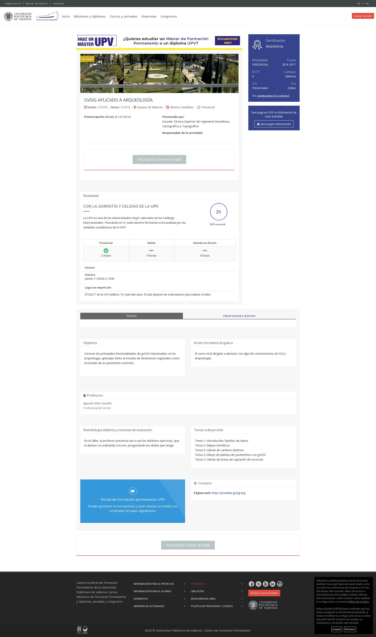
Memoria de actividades (149, 606)
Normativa (141, 598)
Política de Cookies (358, 601)
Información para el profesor (154, 584)
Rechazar (350, 629)
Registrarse (13, 3)
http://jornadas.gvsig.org (228, 493)
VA (367, 3)
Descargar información (275, 124)
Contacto (58, 3)
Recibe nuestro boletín (264, 593)
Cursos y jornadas (123, 16)
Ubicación (197, 591)
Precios (132, 316)
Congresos (169, 16)
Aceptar (336, 629)
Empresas (149, 16)
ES (358, 3)
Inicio (66, 16)
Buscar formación (37, 3)
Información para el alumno (152, 591)
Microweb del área (203, 598)
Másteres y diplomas (90, 16)
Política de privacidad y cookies (212, 606)
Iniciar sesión (363, 16)
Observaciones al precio (239, 316)
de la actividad (273, 95)
